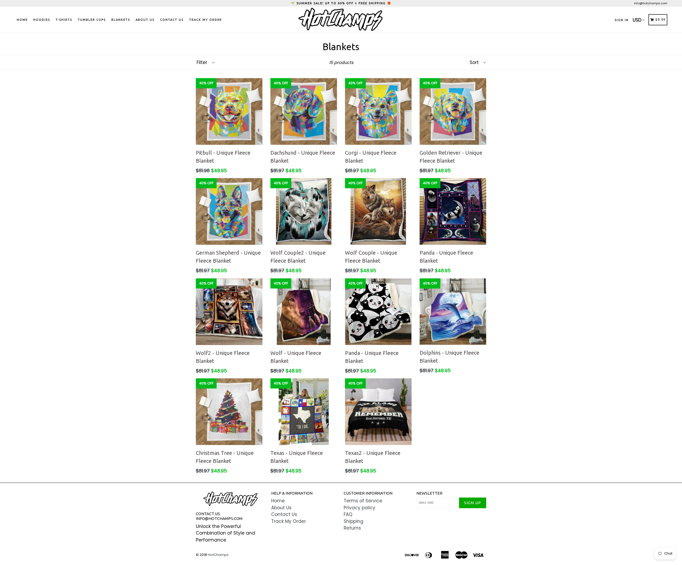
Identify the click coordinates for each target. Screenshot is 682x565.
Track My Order (205, 19)
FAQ (348, 514)
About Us (145, 19)
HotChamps (218, 554)
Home (22, 19)
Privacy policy (359, 507)
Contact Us (172, 19)
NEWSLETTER (429, 493)
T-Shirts (64, 19)
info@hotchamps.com (650, 3)
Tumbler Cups (92, 19)
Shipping (353, 521)
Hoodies (41, 19)
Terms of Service (363, 501)
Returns (352, 528)
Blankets (120, 19)
